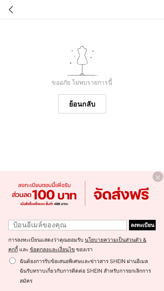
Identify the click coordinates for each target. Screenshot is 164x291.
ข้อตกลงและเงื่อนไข (52, 249)
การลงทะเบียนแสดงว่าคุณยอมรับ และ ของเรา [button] (77, 244)
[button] (158, 176)
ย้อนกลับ (82, 103)
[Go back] (11, 9)
